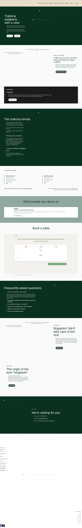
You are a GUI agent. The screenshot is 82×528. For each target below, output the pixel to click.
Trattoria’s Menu (40, 3)
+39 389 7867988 (3, 466)
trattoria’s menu (29, 188)
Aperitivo (51, 3)
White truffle (56, 3)
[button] (5, 95)
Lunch (46, 3)
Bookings (67, 3)
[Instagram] (72, 3)
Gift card (62, 3)
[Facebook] (1, 525)
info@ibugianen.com (3, 463)
